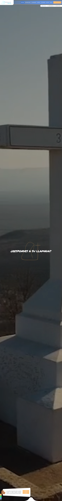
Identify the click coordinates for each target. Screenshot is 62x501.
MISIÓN (51, 2)
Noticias (47, 2)
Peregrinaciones (27, 2)
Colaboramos (33, 2)
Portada (22, 2)
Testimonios (43, 2)
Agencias (38, 2)
